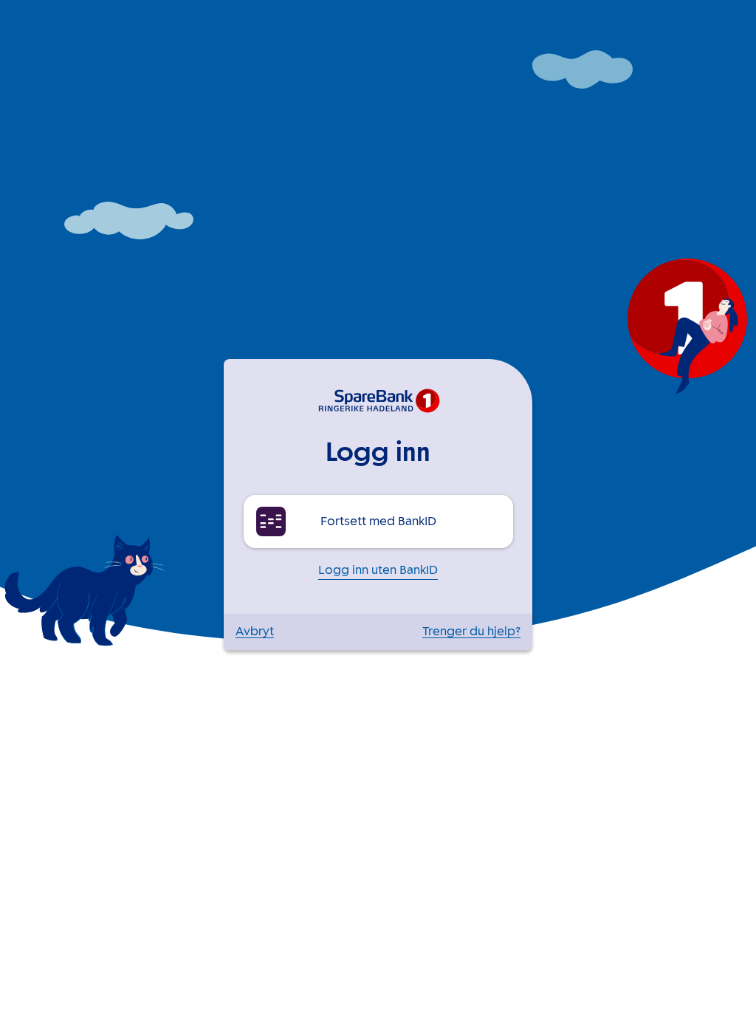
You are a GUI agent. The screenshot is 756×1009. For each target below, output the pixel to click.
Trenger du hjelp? (471, 632)
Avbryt (255, 632)
